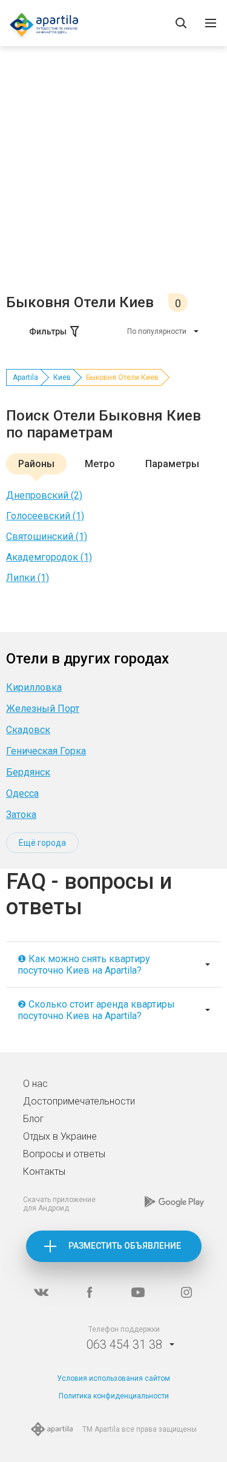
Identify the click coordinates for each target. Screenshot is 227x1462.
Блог (33, 1119)
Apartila (25, 377)
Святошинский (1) (46, 536)
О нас (35, 1083)
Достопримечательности (79, 1101)
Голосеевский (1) (45, 516)
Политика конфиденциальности (114, 1396)
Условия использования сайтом (113, 1378)
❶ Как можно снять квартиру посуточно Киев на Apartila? (84, 964)
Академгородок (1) (49, 557)
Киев (62, 377)
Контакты (44, 1171)
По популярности (156, 331)
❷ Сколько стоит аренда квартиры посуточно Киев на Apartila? (96, 1010)
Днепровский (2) (44, 495)
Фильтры (48, 331)
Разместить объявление (124, 1246)
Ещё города (42, 843)
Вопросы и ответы (64, 1154)
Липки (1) (27, 577)
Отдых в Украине (60, 1136)
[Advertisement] (113, 173)
